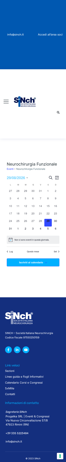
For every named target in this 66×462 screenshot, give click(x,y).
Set (55, 251)
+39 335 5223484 (17, 433)
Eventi (10, 168)
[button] (58, 112)
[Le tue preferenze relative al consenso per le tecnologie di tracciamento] (60, 456)
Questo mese (33, 251)
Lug (11, 251)
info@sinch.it (15, 34)
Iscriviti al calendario (31, 262)
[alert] (33, 240)
